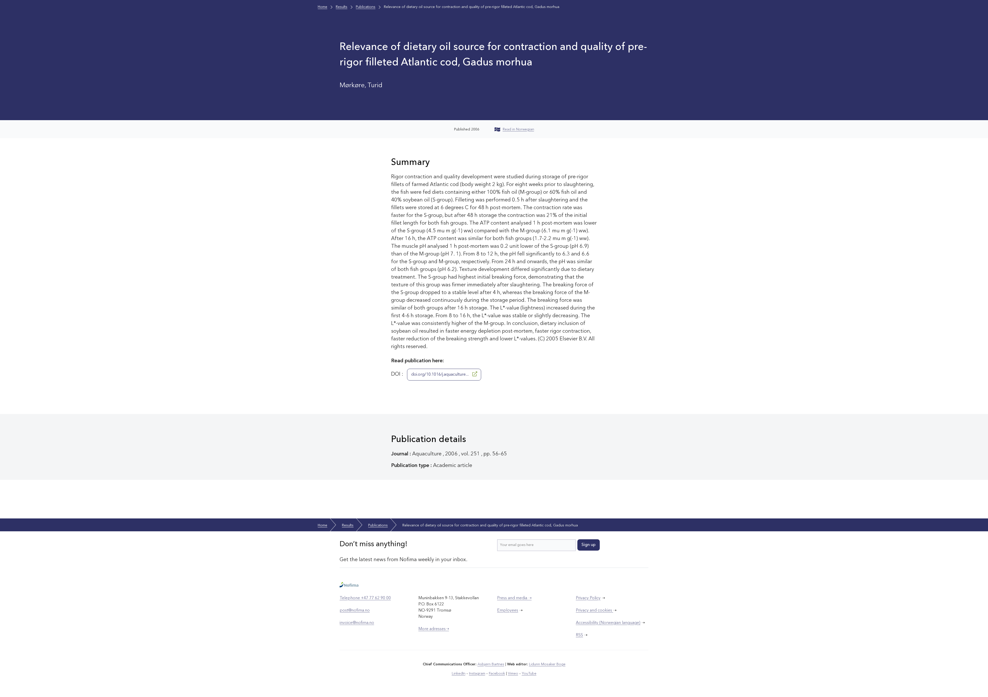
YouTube (529, 673)
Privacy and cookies (594, 610)
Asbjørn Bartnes (491, 664)
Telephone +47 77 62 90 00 (365, 598)
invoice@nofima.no (357, 623)
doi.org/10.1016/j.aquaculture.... (440, 375)
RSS (579, 635)
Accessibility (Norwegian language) (608, 623)
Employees (507, 610)
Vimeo (513, 673)
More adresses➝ (433, 629)
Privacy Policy (588, 598)
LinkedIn (458, 673)
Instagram (477, 673)
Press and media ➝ (514, 598)
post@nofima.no (355, 610)
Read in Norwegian (518, 129)
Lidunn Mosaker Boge (547, 664)
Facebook (497, 673)
